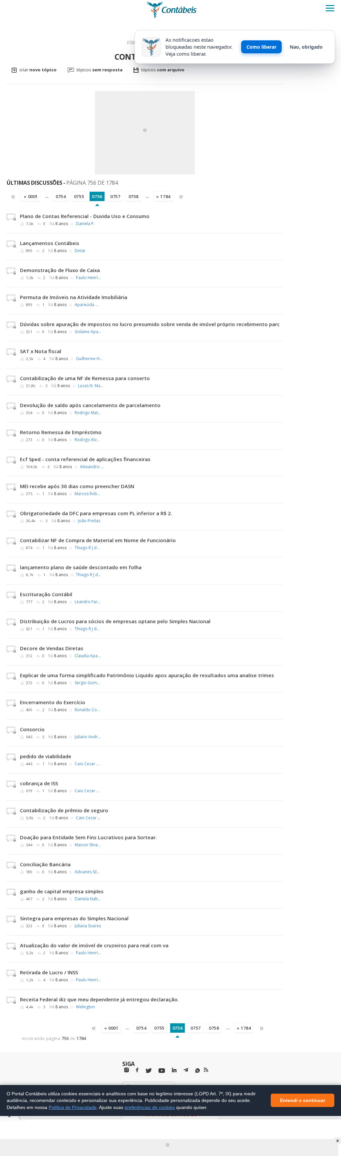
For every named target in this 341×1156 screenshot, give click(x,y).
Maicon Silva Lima (88, 845)
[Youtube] (162, 1071)
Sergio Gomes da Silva (88, 683)
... (47, 196)
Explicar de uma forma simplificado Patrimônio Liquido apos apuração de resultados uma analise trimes (147, 675)
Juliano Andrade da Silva (88, 737)
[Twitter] (149, 1071)
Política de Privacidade (73, 1107)
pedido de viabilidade (45, 756)
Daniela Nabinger (88, 899)
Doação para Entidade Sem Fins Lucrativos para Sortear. (88, 837)
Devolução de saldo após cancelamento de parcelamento (90, 405)
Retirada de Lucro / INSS (49, 972)
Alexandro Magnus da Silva (93, 466)
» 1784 (163, 196)
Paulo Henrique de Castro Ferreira (89, 277)
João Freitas (89, 520)
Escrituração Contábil (46, 594)
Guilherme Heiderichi (89, 358)
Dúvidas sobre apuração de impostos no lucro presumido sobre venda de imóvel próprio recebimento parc (150, 324)
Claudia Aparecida (88, 656)
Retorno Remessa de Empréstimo (61, 432)
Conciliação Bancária (45, 864)
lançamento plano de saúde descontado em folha (81, 567)
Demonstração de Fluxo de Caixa (60, 270)
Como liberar (261, 47)
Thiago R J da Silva (88, 547)
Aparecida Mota (88, 304)
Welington (85, 1007)
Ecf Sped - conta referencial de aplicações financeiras (85, 459)
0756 (97, 196)
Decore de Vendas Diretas (51, 648)
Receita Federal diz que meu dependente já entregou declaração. (99, 999)
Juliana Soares (88, 926)
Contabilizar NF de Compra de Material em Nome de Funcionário (98, 540)
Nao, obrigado (306, 47)
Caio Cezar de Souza (88, 764)
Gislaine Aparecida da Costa (88, 331)
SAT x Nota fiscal (40, 351)
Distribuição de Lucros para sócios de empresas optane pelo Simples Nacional (115, 621)
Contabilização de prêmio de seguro (64, 810)
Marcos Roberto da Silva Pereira (88, 493)
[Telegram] (185, 1071)
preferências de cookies (150, 1107)
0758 (134, 196)
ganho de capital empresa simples (62, 891)
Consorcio (32, 729)
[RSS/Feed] (206, 1070)
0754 (61, 196)
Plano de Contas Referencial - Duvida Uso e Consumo (85, 216)
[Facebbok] (137, 1070)
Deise (80, 250)
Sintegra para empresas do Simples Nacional (74, 918)
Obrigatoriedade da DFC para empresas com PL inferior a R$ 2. (96, 513)
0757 (115, 196)
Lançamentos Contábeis (49, 243)
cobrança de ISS (39, 783)
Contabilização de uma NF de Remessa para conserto (85, 378)
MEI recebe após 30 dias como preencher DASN (77, 486)
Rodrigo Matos (88, 412)
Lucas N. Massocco (91, 385)
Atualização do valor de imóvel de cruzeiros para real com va (94, 945)
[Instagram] (126, 1070)
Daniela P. (85, 223)
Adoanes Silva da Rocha (88, 872)
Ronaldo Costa (88, 710)
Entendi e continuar (302, 1100)
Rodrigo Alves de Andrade (88, 439)
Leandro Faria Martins (88, 602)
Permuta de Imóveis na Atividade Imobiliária (73, 297)
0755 (79, 196)
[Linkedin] (174, 1070)
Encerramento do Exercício (52, 702)
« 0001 (31, 196)
